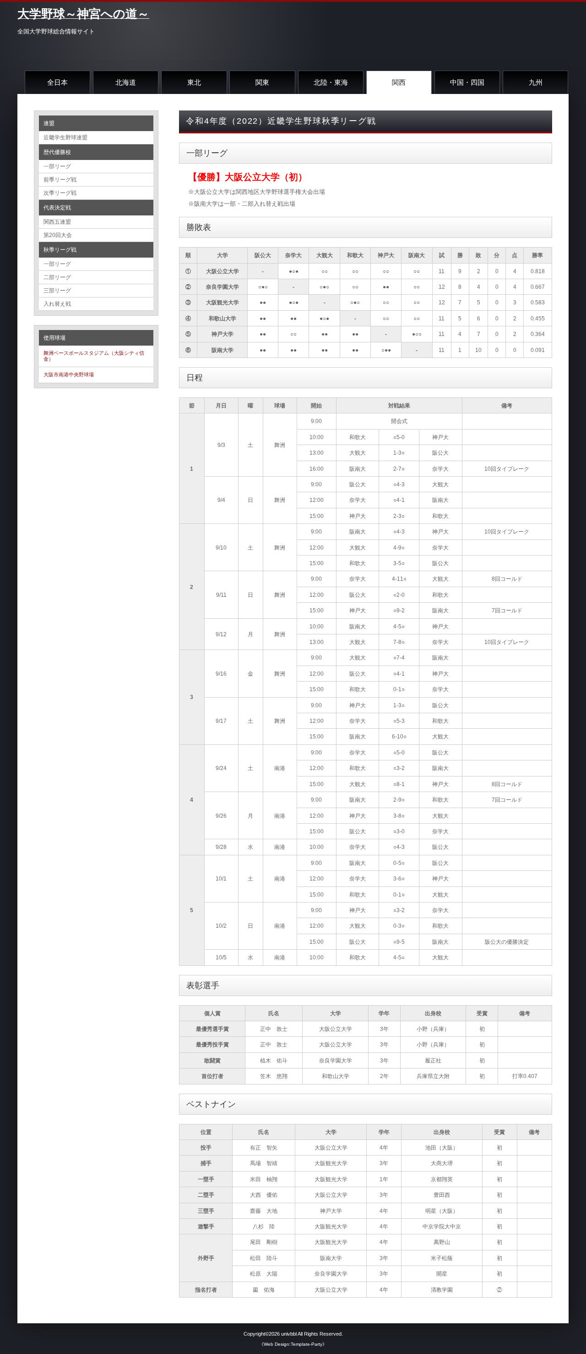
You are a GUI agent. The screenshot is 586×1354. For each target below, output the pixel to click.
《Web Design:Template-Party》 (293, 1344)
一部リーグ (57, 166)
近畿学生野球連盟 (65, 137)
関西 (399, 82)
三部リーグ (57, 290)
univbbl (289, 1334)
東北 (194, 82)
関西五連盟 (57, 222)
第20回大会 (57, 235)
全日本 (57, 82)
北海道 (125, 82)
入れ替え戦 (57, 304)
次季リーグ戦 (59, 193)
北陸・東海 (331, 82)
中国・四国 (467, 82)
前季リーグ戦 (59, 179)
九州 (536, 82)
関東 (262, 82)
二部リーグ (57, 277)
